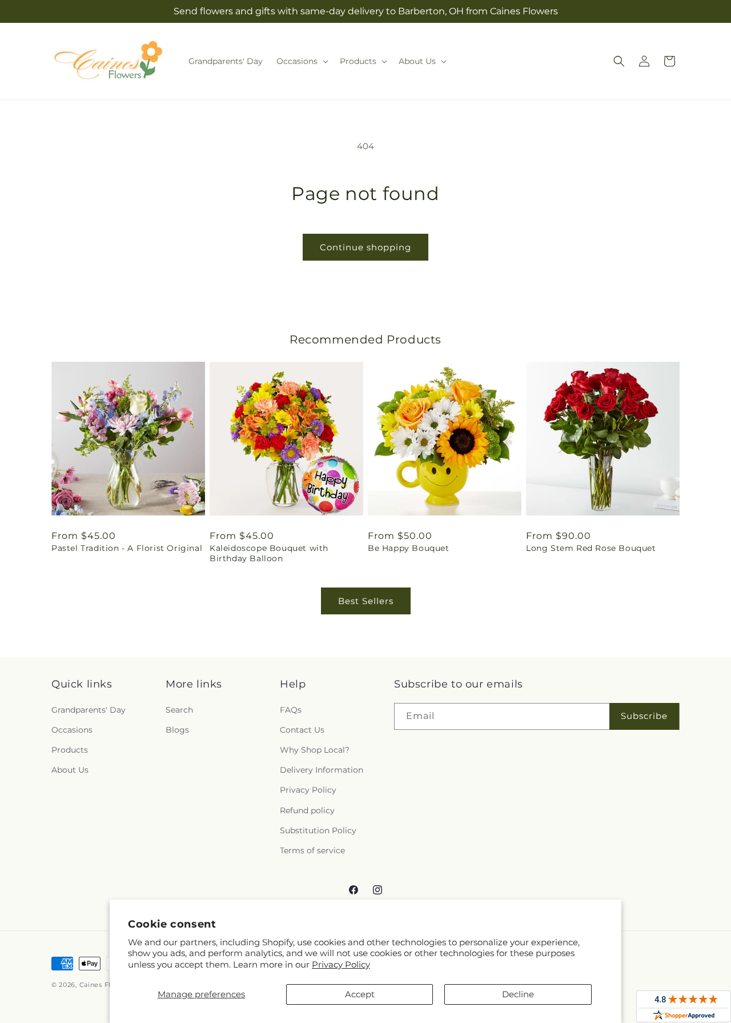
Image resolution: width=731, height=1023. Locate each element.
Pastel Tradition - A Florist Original (126, 548)
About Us (70, 770)
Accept (360, 994)
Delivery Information (321, 770)
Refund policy (307, 810)
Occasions (72, 730)
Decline (518, 994)
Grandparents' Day (88, 710)
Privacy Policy (341, 964)
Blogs (177, 730)
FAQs (291, 710)
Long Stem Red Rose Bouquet (591, 548)
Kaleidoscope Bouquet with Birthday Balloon (269, 553)
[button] (301, 61)
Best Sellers (365, 601)
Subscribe (644, 715)
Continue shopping (365, 247)
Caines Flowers (105, 985)
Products (69, 750)
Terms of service (312, 850)
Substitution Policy (318, 830)
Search (179, 710)
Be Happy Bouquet (408, 548)
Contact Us (302, 730)
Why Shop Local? (315, 750)
